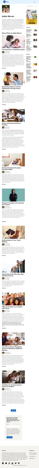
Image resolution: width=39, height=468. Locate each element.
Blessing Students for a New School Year (29, 35)
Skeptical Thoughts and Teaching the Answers (13, 204)
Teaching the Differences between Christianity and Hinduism (28, 72)
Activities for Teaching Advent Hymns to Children (12, 386)
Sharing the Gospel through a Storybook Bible (11, 169)
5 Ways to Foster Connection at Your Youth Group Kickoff (29, 47)
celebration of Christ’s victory (16, 130)
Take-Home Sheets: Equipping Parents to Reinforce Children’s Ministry (12, 348)
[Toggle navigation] (34, 2)
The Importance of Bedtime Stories (13, 50)
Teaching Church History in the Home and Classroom (28, 41)
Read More (4, 68)
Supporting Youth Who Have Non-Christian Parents (13, 275)
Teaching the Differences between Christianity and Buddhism (29, 65)
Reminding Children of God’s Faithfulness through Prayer (11, 87)
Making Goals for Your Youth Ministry (11, 241)
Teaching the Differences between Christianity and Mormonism (28, 59)
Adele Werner (8, 16)
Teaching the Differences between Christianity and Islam (28, 78)
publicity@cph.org (32, 456)
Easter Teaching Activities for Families (11, 124)
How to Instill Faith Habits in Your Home (29, 30)
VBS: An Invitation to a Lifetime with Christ (12, 308)
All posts (13, 410)
